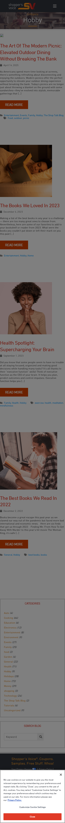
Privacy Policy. (15, 800)
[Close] (61, 774)
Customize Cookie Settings (32, 807)
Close (32, 816)
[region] (32, 796)
